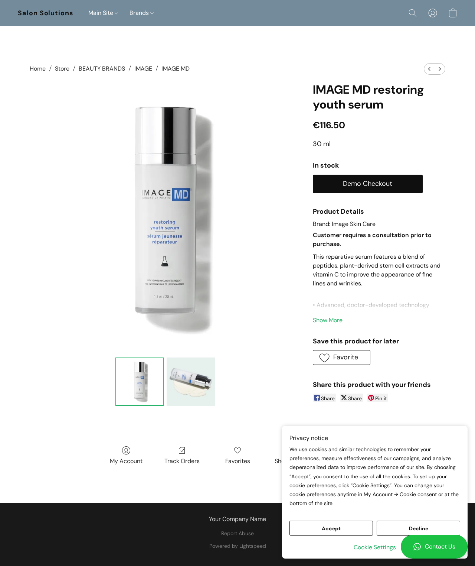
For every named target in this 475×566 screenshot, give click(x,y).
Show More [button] (328, 320)
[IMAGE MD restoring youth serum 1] (191, 382)
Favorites (237, 461)
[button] (434, 547)
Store (62, 68)
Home (38, 68)
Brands (140, 13)
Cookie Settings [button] (375, 547)
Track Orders (182, 461)
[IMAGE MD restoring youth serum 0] (139, 382)
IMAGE (143, 68)
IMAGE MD (175, 68)
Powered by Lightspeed (237, 546)
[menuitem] (429, 69)
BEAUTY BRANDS (102, 68)
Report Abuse (237, 533)
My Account (126, 461)
